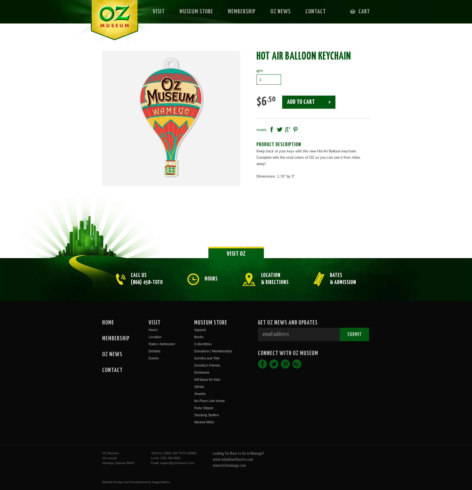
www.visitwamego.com (229, 466)
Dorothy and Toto (207, 358)
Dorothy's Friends (207, 365)
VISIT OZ (236, 254)
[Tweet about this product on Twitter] (279, 129)
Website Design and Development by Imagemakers (136, 482)
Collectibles (203, 344)
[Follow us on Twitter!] (273, 363)
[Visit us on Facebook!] (262, 363)
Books (198, 337)
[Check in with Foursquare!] (296, 363)
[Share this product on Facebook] (272, 129)
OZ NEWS (280, 11)
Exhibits (154, 351)
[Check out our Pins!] (285, 363)
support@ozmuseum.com (177, 463)
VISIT (159, 11)
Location (155, 337)
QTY (259, 71)
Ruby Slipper (204, 408)
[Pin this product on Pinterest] (295, 129)
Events (154, 358)
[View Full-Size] (171, 118)
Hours (153, 330)
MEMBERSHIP (242, 11)
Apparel (200, 330)
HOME (108, 323)
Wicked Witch (204, 422)
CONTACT (315, 11)
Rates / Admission (162, 344)
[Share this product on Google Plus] (287, 129)
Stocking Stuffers (206, 415)
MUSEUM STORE (196, 11)
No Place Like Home (209, 401)
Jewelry (200, 394)
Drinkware (202, 372)
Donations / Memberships (213, 351)
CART (364, 11)
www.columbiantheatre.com (233, 459)
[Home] (110, 23)
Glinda (199, 387)
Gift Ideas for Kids (207, 380)
